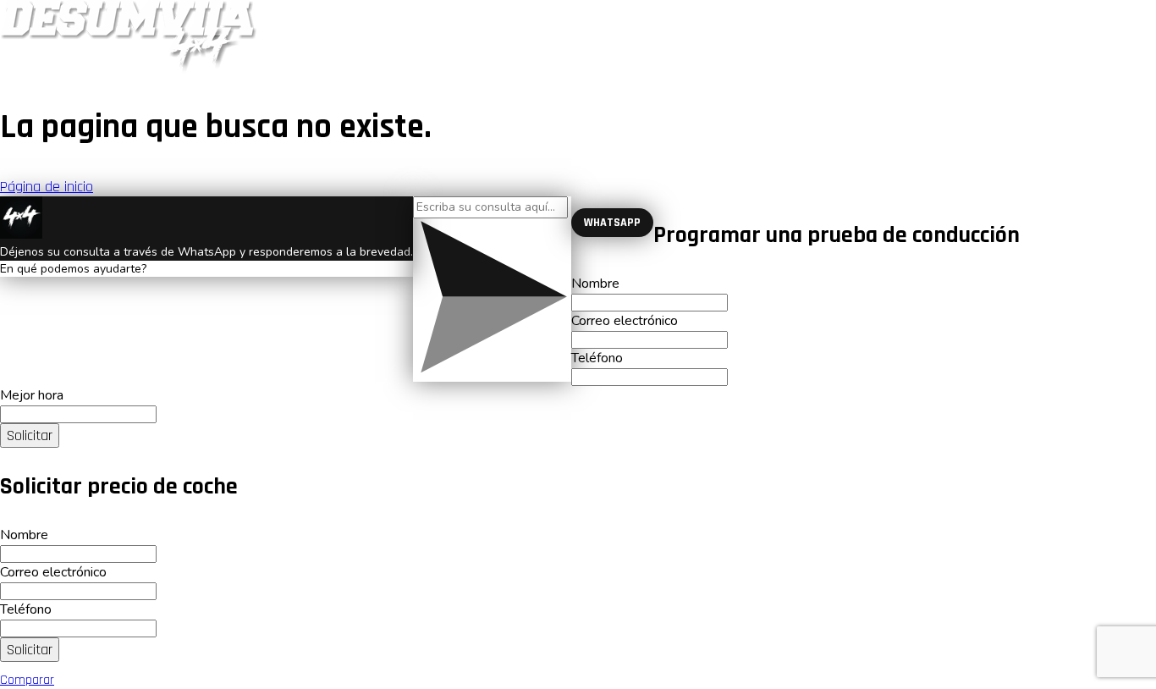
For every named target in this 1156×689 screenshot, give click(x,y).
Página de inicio (46, 186)
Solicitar (29, 435)
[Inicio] (128, 68)
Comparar (27, 680)
